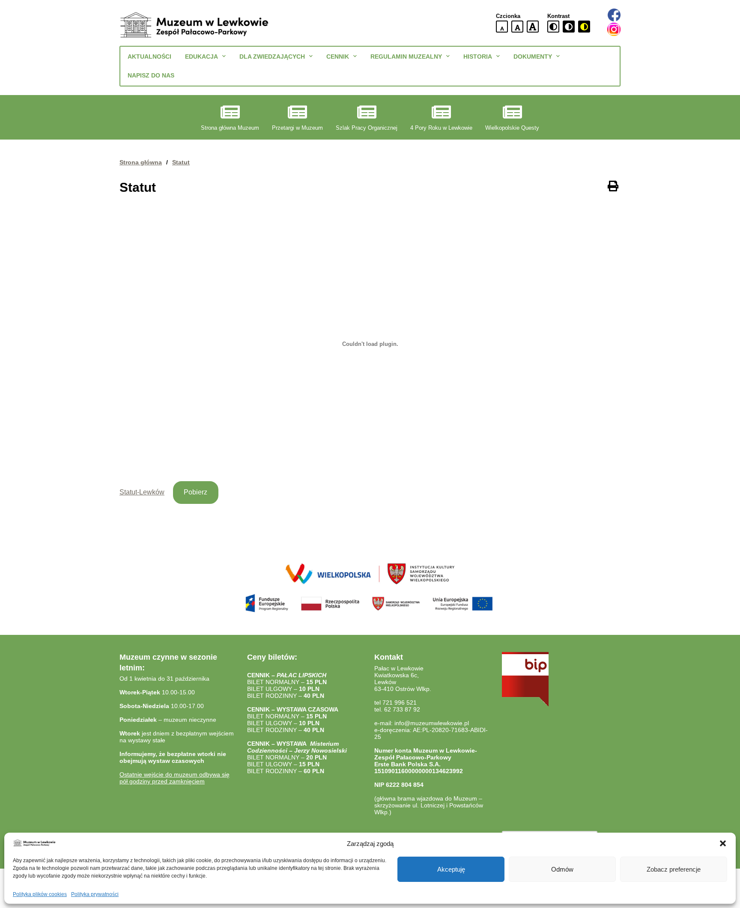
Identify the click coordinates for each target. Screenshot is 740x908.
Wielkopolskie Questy (512, 128)
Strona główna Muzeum (230, 128)
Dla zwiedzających (272, 56)
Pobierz (195, 492)
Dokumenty (532, 56)
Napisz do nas (151, 75)
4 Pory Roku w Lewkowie (441, 128)
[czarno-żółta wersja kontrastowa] (584, 27)
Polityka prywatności (95, 894)
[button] (723, 843)
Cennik (337, 56)
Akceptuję (451, 869)
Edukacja (201, 56)
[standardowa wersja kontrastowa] (553, 27)
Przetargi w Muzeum (297, 128)
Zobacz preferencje (674, 869)
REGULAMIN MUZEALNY (406, 56)
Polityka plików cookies (40, 894)
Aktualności (149, 56)
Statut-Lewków (141, 492)
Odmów (562, 869)
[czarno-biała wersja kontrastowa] (569, 27)
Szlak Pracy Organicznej (366, 128)
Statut (181, 162)
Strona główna (140, 162)
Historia (477, 56)
